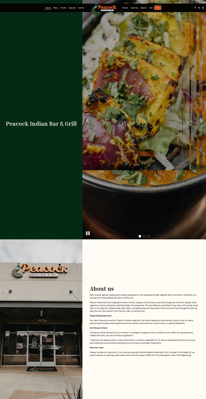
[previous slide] (87, 119)
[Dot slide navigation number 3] (148, 236)
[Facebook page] (195, 8)
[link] (103, 8)
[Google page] (203, 8)
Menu (55, 8)
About (48, 8)
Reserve (143, 8)
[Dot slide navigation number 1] (140, 236)
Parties (125, 8)
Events (81, 8)
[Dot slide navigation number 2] (144, 236)
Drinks (63, 8)
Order (157, 8)
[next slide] (201, 119)
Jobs (151, 8)
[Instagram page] (199, 8)
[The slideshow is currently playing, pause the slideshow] (88, 233)
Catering (134, 8)
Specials (72, 8)
